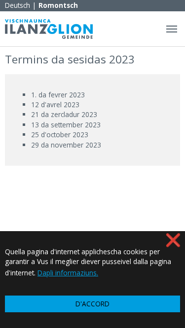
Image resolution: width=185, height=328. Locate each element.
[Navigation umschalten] (171, 29)
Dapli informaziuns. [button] (67, 272)
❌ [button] (173, 239)
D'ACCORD (92, 303)
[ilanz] (49, 28)
